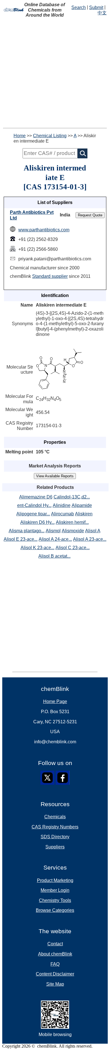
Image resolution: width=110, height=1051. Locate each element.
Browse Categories (55, 910)
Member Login (55, 890)
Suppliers (55, 846)
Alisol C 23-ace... (73, 547)
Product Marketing (55, 880)
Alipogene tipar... (33, 513)
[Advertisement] (55, 73)
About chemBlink (55, 954)
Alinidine (62, 505)
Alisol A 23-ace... (89, 539)
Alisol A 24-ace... (55, 539)
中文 (102, 12)
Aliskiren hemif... (72, 522)
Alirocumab (62, 513)
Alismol (53, 530)
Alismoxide (73, 530)
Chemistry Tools (55, 900)
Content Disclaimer (55, 974)
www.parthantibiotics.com (43, 229)
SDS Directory (55, 836)
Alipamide (82, 505)
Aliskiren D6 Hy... (37, 522)
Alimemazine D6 (35, 497)
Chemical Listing (50, 135)
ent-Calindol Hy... (34, 505)
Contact (55, 943)
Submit (96, 7)
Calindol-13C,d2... (72, 497)
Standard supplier (50, 276)
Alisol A (92, 530)
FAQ (55, 964)
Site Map (55, 984)
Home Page (55, 701)
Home (20, 135)
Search (78, 7)
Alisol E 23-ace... (21, 539)
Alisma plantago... (27, 530)
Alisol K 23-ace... (37, 547)
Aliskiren (84, 513)
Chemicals (55, 816)
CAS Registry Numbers (55, 826)
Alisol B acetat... (54, 556)
